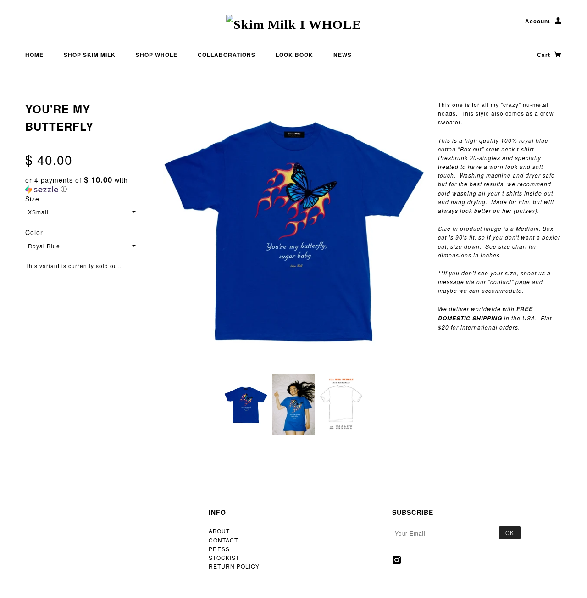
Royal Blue (44, 246)
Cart (544, 54)
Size (32, 198)
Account (537, 21)
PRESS (219, 549)
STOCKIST (224, 557)
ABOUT (219, 531)
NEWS (342, 54)
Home (34, 54)
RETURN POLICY (234, 566)
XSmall (38, 212)
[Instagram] (397, 559)
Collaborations (226, 54)
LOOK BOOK (294, 54)
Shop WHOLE (156, 54)
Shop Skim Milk (90, 54)
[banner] (293, 24)
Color (34, 232)
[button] (87, 184)
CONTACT (223, 540)
